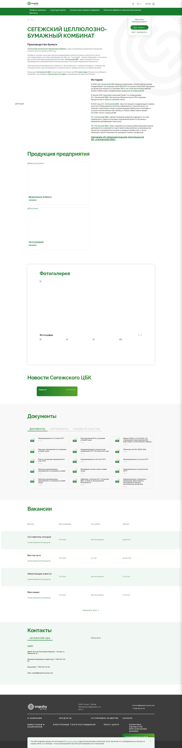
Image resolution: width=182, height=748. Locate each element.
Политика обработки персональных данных (122, 10)
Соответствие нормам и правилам (84, 10)
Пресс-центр (111, 725)
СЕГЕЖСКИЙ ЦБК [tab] (40, 638)
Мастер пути (34, 555)
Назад (32, 20)
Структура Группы (58, 10)
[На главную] (32, 5)
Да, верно (139, 27)
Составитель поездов (39, 537)
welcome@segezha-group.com (143, 705)
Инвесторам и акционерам (36, 726)
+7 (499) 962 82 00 (138, 708)
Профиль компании (37, 10)
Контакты (33, 13)
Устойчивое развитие (104, 718)
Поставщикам (87, 725)
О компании (34, 718)
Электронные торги (65, 725)
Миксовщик (33, 592)
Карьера (128, 718)
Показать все (90, 610)
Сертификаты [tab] (59, 429)
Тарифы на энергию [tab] (86, 429)
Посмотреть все (70, 389)
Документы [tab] (37, 429)
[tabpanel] (91, 460)
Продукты (65, 718)
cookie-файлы (72, 741)
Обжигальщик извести (39, 574)
